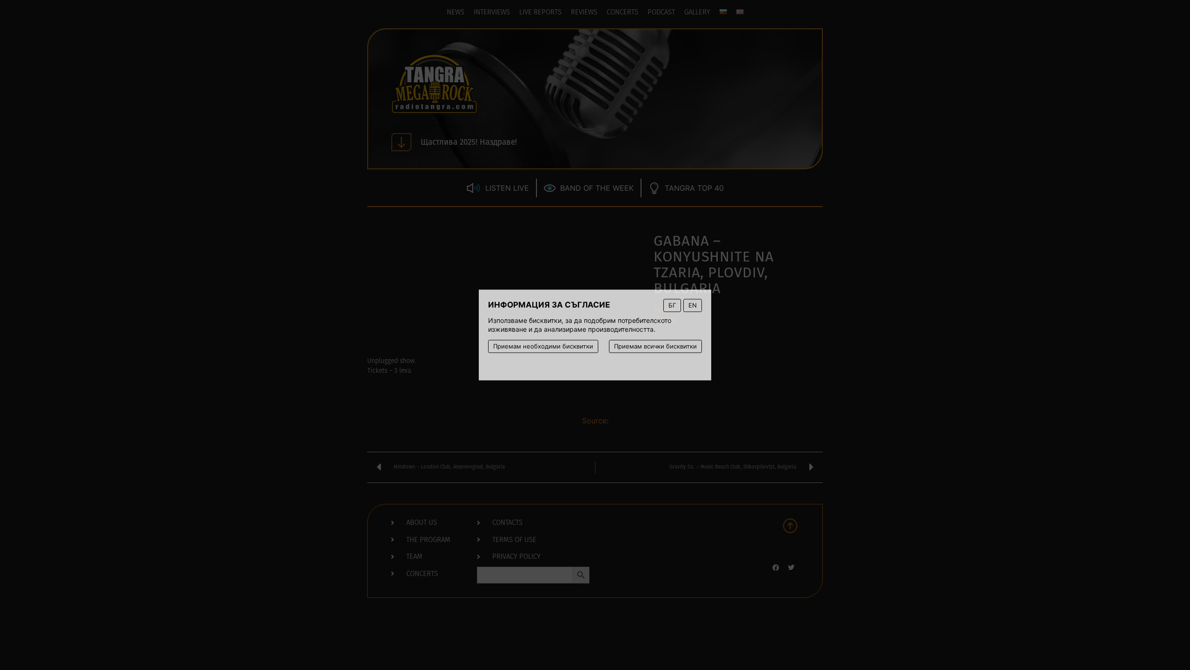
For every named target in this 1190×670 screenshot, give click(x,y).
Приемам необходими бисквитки (543, 346)
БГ (672, 305)
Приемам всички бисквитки (655, 346)
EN (692, 305)
